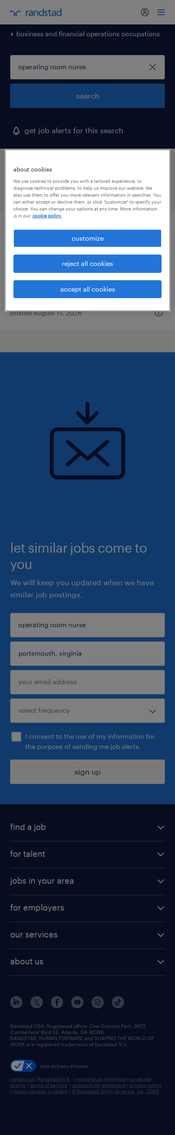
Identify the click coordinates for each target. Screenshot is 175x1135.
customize (88, 238)
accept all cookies (87, 289)
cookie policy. (47, 215)
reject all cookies (87, 264)
